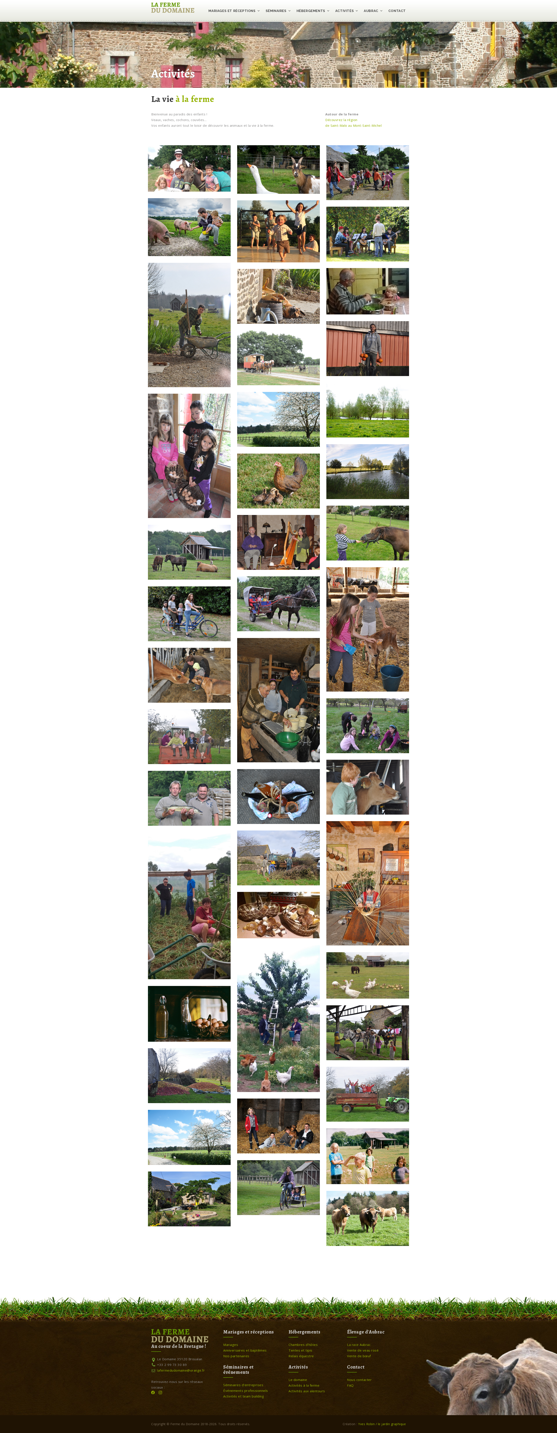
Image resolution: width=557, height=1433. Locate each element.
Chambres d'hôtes (303, 1344)
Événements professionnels (245, 1390)
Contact (397, 11)
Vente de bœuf (359, 1356)
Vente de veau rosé (363, 1350)
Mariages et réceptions (231, 11)
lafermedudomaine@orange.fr (178, 1370)
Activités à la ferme (304, 1385)
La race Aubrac (359, 1344)
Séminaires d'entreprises (243, 1385)
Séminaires (276, 11)
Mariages (230, 1344)
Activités (344, 11)
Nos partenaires (236, 1356)
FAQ (350, 1385)
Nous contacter (359, 1379)
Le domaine (298, 1379)
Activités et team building (243, 1396)
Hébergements (311, 11)
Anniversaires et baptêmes (245, 1350)
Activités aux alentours (307, 1391)
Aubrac (371, 11)
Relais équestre (301, 1356)
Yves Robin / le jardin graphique (382, 1424)
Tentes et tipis (300, 1350)
